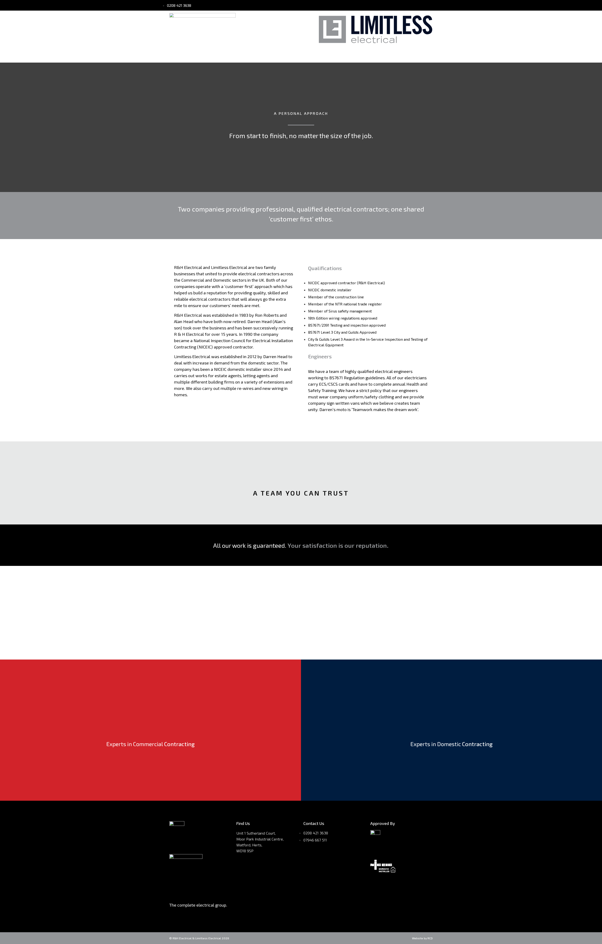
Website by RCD (422, 938)
